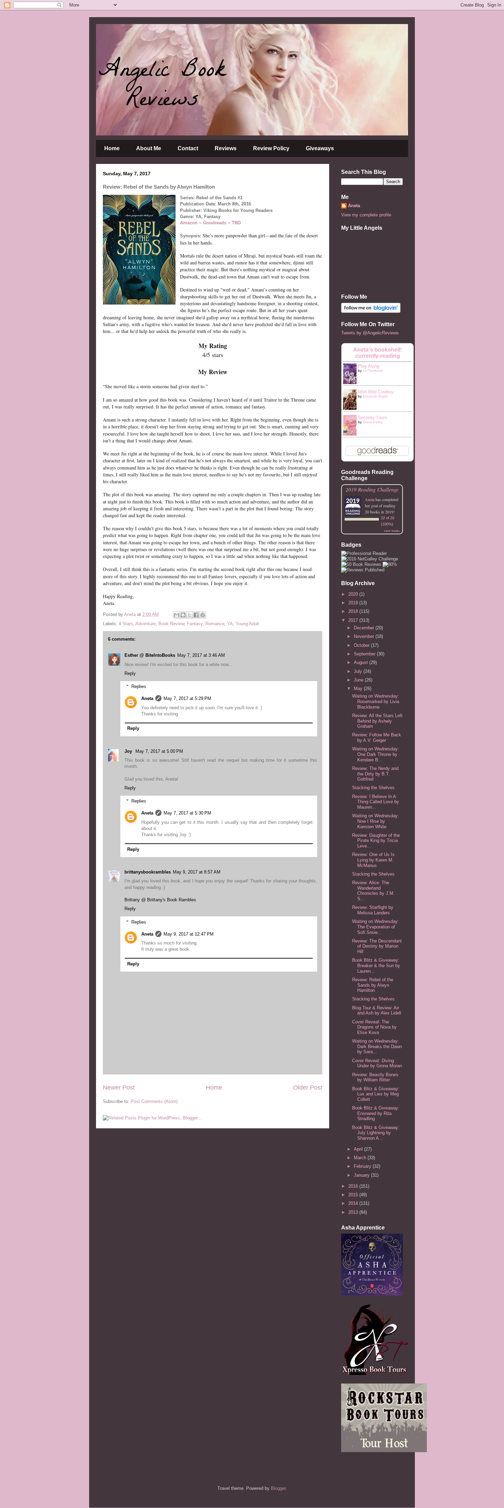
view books (392, 530)
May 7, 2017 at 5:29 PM (187, 698)
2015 (353, 1194)
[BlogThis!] (183, 614)
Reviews (226, 148)
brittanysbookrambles (147, 872)
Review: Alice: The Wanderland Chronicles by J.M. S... (373, 890)
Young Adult (247, 623)
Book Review (171, 623)
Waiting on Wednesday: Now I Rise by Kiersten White (375, 821)
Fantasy (195, 623)
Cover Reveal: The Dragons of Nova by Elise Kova (374, 1027)
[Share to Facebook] (196, 614)
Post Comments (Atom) (154, 1101)
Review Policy (271, 148)
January (362, 1175)
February (363, 1166)
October (362, 645)
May (359, 688)
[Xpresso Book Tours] (375, 1373)
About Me (148, 148)
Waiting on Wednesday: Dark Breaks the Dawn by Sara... (377, 1046)
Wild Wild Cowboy (376, 391)
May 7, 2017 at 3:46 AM (201, 655)
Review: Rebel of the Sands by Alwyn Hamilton (372, 985)
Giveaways (320, 148)
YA (230, 623)
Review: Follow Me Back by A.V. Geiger (376, 737)
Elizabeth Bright (375, 396)
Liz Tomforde (373, 370)
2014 (353, 1203)
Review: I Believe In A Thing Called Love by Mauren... (375, 802)
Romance (214, 623)
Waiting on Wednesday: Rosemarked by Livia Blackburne (375, 701)
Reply (130, 673)
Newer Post (119, 1087)
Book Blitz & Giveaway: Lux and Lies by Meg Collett (375, 1094)
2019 (353, 602)
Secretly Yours (372, 417)
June (359, 679)
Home (112, 148)
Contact (188, 148)
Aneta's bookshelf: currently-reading (377, 353)
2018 (353, 611)
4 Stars (126, 623)
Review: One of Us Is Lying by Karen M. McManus (373, 860)
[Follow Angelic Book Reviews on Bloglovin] (370, 311)
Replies (138, 686)
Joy (128, 751)
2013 (353, 1212)
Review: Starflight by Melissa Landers (372, 910)
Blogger (278, 1488)
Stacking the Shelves (373, 787)
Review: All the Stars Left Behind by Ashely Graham (377, 721)
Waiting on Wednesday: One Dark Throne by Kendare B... (375, 754)
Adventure (145, 623)
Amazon (188, 222)
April (359, 1149)
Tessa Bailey (373, 422)
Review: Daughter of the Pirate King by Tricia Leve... (376, 840)
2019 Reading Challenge (372, 489)
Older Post (307, 1087)
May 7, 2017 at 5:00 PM (159, 751)
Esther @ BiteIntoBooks (149, 655)
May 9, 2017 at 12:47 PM (189, 934)
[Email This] (176, 614)
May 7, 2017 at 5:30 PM (187, 813)
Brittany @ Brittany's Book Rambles (160, 899)
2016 (353, 1186)
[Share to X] (189, 614)
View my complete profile (366, 214)
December (364, 627)
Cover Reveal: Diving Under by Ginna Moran (377, 1063)
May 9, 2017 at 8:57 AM (196, 872)
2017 (353, 620)
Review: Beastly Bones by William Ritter (375, 1077)
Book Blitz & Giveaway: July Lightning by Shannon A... (375, 1133)
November (364, 636)
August (361, 662)
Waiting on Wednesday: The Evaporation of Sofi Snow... (375, 927)
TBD (236, 222)
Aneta (147, 698)
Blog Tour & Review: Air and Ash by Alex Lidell (376, 1010)
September (365, 653)
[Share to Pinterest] (202, 614)
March (361, 1157)
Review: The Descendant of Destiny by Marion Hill (377, 946)
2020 (353, 594)
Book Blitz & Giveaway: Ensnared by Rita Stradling (375, 1113)
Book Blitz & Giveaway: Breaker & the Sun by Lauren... (376, 965)
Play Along (368, 366)
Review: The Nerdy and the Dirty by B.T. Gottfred (375, 774)
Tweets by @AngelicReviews (370, 332)
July (358, 671)
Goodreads (214, 222)
